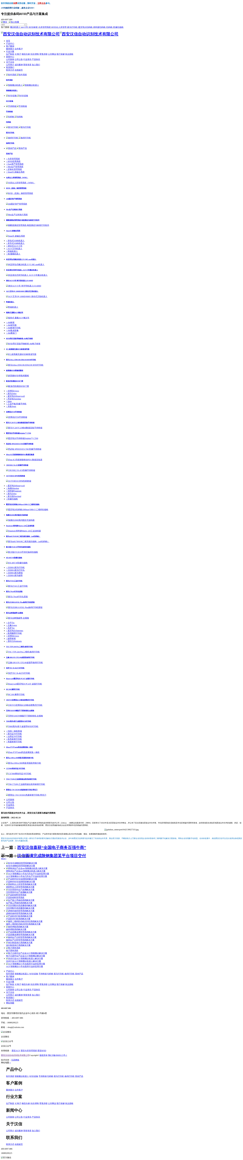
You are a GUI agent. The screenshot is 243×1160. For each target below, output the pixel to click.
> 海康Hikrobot (12, 488)
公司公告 (19, 59)
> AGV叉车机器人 (14, 249)
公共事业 (52, 54)
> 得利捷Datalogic (14, 491)
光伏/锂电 (34, 54)
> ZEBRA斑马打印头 (15, 570)
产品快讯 (36, 59)
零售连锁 (43, 54)
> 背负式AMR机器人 (15, 241)
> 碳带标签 (11, 639)
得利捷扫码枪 (99, 27)
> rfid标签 (10, 322)
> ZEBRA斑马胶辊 (14, 573)
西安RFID (41, 1051)
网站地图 (10, 1003)
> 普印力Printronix (14, 641)
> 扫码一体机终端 (14, 731)
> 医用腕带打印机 (14, 633)
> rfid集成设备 (12, 330)
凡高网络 (15, 1060)
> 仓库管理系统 (13, 159)
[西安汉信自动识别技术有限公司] (59, 34)
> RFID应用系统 (13, 161)
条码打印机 (69, 974)
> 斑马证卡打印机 (14, 734)
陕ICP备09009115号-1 (57, 1055)
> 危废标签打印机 (14, 742)
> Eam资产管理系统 (15, 164)
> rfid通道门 (11, 333)
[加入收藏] (14, 22)
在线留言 (19, 70)
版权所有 (43, 1055)
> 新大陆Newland (13, 496)
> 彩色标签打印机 (14, 739)
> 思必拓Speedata (13, 399)
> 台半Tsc (10, 623)
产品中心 (10, 43)
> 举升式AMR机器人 (15, 243)
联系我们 (10, 67)
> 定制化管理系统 (14, 169)
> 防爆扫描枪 (12, 499)
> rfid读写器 (11, 325)
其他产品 (79, 974)
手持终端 (43, 974)
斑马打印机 (72, 27)
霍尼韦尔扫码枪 (85, 27)
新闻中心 (10, 57)
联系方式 (10, 70)
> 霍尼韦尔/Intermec (14, 631)
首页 (8, 41)
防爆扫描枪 (118, 27)
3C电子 (18, 54)
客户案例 (10, 46)
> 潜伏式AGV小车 (14, 246)
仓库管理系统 (45, 27)
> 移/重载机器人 (13, 254)
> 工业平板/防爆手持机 (16, 404)
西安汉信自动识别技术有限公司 (15, 1055)
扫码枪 (109, 27)
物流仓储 (26, 54)
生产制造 (10, 54)
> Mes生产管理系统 (14, 167)
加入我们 (36, 65)
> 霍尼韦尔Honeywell (15, 396)
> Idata (9, 401)
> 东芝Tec (10, 628)
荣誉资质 (27, 65)
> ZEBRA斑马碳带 (14, 575)
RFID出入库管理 (59, 27)
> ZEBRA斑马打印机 (15, 567)
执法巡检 (69, 54)
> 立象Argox (11, 625)
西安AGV (16, 1051)
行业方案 (10, 51)
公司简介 (10, 65)
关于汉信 (10, 62)
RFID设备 (33, 974)
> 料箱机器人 (12, 251)
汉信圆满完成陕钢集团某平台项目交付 (51, 855)
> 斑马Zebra (11, 393)
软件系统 (10, 974)
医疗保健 (61, 54)
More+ (3, 859)
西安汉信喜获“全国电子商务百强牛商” (51, 847)
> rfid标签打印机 (13, 328)
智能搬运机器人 (22, 974)
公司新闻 (10, 59)
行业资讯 (27, 59)
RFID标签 (33, 27)
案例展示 (10, 49)
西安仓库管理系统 (29, 1051)
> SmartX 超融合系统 (15, 172)
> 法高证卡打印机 (14, 736)
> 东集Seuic (11, 406)
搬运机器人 (15, 27)
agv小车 (25, 27)
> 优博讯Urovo (12, 391)
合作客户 (19, 49)
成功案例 (19, 65)
